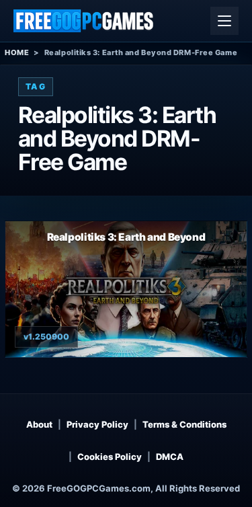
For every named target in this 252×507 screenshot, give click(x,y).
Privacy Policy (97, 424)
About (39, 424)
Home (17, 52)
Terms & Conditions (184, 424)
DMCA (169, 456)
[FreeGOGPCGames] (84, 20)
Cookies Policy (109, 456)
